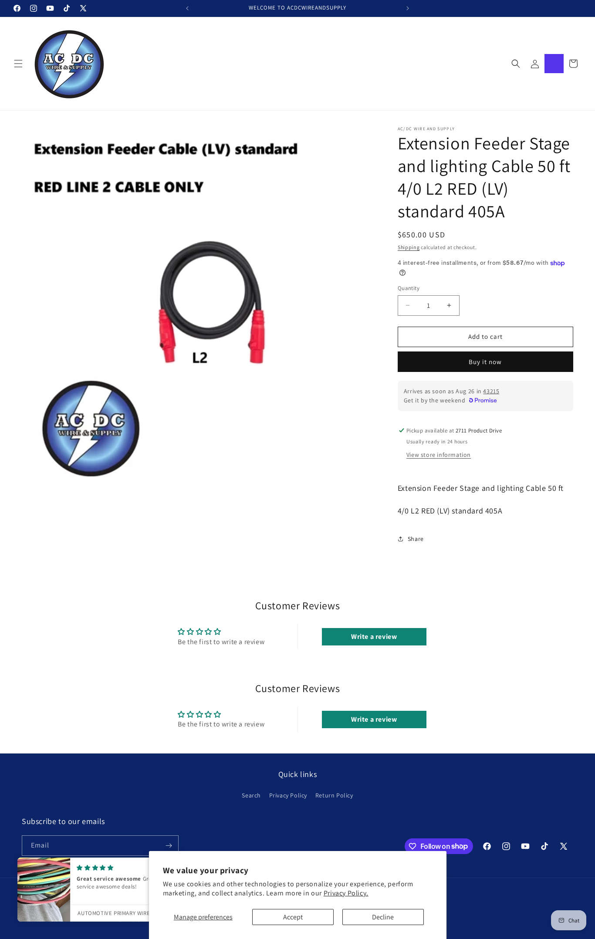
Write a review (374, 636)
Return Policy (334, 795)
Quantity (408, 288)
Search (251, 795)
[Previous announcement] (187, 8)
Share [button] (416, 539)
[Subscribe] (168, 845)
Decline (383, 917)
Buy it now (485, 362)
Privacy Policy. (346, 893)
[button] (18, 63)
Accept (293, 917)
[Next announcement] (407, 8)
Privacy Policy (288, 795)
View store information (438, 455)
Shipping (409, 247)
